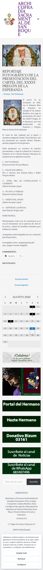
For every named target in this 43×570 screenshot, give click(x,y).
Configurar (21, 565)
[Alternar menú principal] (38, 19)
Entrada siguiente (21, 285)
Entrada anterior (21, 279)
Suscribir (34, 481)
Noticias (7, 94)
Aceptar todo (21, 553)
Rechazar (21, 559)
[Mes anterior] (5, 297)
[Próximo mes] (37, 297)
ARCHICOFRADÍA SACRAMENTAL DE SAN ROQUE (25, 19)
